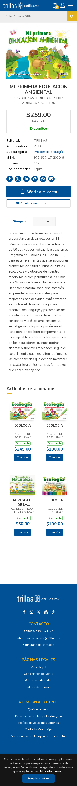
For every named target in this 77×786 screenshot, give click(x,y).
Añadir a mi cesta (41, 191)
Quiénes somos (38, 709)
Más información (51, 771)
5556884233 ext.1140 (38, 631)
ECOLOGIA (22, 425)
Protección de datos (38, 680)
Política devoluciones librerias (38, 723)
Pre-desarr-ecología (48, 152)
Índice (44, 221)
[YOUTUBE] (46, 612)
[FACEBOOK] (24, 612)
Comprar (22, 457)
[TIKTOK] (53, 612)
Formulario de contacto (38, 645)
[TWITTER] (38, 612)
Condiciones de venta (38, 674)
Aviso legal (38, 667)
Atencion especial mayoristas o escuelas (38, 736)
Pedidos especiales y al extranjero (38, 716)
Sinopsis (19, 221)
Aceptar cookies (38, 778)
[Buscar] (72, 16)
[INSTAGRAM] (31, 612)
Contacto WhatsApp (39, 729)
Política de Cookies (38, 687)
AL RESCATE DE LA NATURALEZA (23, 502)
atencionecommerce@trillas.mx (38, 638)
